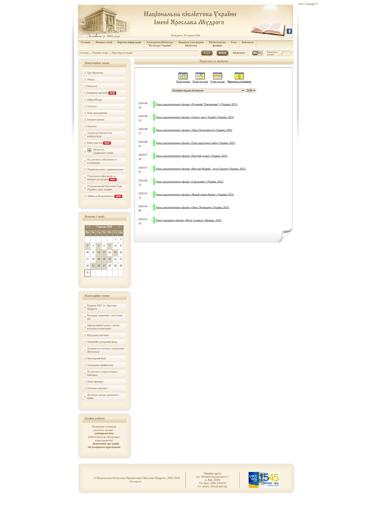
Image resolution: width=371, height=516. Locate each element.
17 (87, 258)
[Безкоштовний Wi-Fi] (257, 52)
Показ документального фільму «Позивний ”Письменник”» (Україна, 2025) (196, 104)
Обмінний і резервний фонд (102, 341)
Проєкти (91, 126)
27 (104, 265)
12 (98, 252)
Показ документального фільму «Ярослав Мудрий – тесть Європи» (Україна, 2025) (200, 168)
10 (87, 252)
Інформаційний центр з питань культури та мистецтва (103, 327)
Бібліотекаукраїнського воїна (103, 151)
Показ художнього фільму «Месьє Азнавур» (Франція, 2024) (188, 220)
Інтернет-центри (95, 119)
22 (115, 258)
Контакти (247, 42)
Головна (85, 42)
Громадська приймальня (100, 365)
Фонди (90, 79)
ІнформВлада (94, 99)
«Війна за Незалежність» (100, 196)
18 (93, 258)
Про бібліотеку (95, 72)
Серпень (101, 226)
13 (104, 252)
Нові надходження (97, 112)
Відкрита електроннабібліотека (191, 44)
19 (98, 258)
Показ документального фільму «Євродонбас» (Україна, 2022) (189, 181)
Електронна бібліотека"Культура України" (160, 44)
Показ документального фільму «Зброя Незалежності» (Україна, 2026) (194, 130)
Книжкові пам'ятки (97, 92)
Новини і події (104, 42)
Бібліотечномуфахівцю (217, 44)
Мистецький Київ (96, 358)
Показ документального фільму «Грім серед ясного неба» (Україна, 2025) (195, 143)
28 (109, 265)
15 (115, 252)
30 (121, 265)
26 (98, 265)
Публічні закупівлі (97, 388)
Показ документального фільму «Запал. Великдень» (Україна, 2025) (192, 207)
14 (109, 252)
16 (121, 252)
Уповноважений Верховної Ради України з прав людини (104, 188)
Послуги (91, 106)
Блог (234, 42)
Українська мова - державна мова (105, 169)
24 (87, 265)
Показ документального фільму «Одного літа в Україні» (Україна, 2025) (195, 117)
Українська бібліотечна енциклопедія (99, 134)
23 (121, 258)
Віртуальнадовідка (272, 53)
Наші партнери (95, 381)
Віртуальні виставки (98, 335)
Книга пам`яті (95, 142)
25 (93, 265)
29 (115, 265)
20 (104, 258)
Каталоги (92, 86)
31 (87, 272)
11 (93, 252)
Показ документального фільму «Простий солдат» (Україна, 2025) (191, 155)
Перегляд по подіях (122, 52)
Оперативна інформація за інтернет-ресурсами (101, 178)
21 (109, 258)
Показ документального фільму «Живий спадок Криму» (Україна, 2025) (195, 194)
